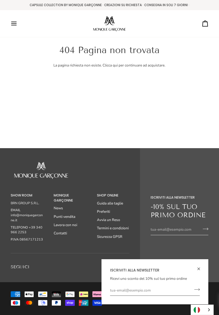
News (58, 208)
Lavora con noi (65, 224)
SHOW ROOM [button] (21, 195)
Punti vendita (64, 216)
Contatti (60, 233)
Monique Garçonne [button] (63, 198)
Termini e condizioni (113, 228)
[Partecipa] (195, 289)
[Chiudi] (201, 268)
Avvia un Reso (108, 219)
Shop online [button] (107, 195)
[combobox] (202, 310)
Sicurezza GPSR (109, 236)
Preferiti (103, 211)
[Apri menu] (19, 23)
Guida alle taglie (110, 203)
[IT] (202, 310)
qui (115, 65)
